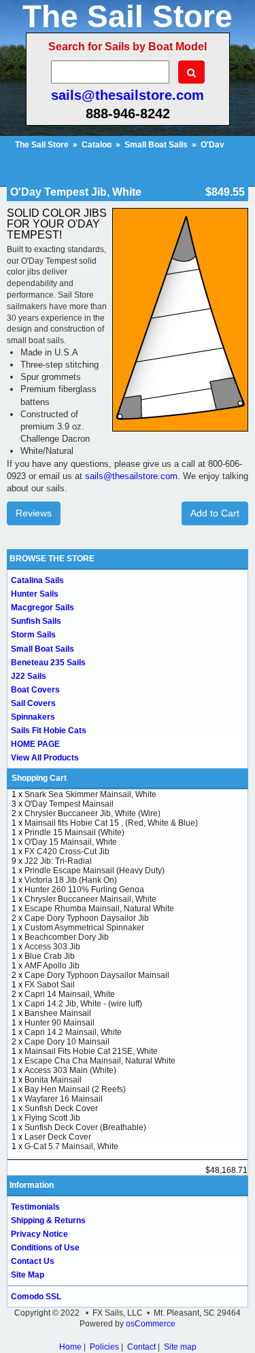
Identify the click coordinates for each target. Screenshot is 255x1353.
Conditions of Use (45, 1247)
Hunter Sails (34, 594)
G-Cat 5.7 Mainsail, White (71, 1146)
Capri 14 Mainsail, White (69, 994)
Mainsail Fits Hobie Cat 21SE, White (91, 1051)
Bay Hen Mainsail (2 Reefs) (75, 1089)
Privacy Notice (39, 1234)
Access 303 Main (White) (70, 1070)
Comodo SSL (36, 1296)
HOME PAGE (35, 744)
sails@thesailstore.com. (132, 476)
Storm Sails (33, 634)
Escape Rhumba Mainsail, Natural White (99, 908)
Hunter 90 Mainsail (59, 1022)
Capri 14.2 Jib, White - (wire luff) (83, 1003)
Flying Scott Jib (52, 1118)
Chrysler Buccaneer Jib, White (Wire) (92, 813)
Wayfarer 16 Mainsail (63, 1099)
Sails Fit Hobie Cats (48, 730)
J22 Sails (28, 676)
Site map (180, 1347)
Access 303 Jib (52, 946)
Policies (104, 1347)
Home (70, 1347)
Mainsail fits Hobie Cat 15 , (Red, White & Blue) (111, 823)
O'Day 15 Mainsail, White (70, 842)
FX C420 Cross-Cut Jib (66, 851)
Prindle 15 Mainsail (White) (74, 832)
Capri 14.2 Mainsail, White (73, 1032)
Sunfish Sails (36, 621)
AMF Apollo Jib (52, 965)
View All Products (45, 757)
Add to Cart (214, 513)
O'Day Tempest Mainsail (69, 804)
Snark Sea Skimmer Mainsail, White (90, 794)
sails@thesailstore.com (127, 95)
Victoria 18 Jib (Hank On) (70, 880)
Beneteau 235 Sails (48, 662)
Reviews (34, 513)
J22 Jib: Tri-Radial (58, 861)
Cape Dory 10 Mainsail (66, 1042)
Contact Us (32, 1261)
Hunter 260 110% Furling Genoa (84, 889)
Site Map (27, 1275)
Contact (141, 1347)
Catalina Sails (37, 580)
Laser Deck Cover (57, 1137)
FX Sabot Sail (49, 984)
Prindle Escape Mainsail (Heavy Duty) (94, 870)
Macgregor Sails (42, 607)
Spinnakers (33, 717)
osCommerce (150, 1324)
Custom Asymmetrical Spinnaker (84, 927)
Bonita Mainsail (53, 1080)
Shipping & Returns (48, 1220)
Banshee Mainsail (57, 1013)
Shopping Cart (39, 778)
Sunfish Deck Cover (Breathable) (85, 1127)
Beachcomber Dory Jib (66, 937)
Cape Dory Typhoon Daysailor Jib (86, 918)
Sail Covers (33, 703)
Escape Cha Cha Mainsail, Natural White (99, 1061)
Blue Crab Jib (49, 956)
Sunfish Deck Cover (61, 1108)
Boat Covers (35, 690)
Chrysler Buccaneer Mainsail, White (90, 899)
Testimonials (35, 1207)
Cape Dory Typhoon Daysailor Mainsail (96, 975)
